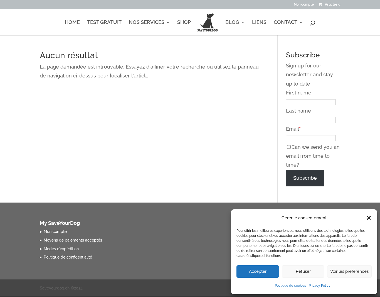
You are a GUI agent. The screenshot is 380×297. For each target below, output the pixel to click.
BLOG (232, 22)
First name (298, 93)
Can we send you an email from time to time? (313, 156)
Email (292, 129)
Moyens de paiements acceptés (73, 240)
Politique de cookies (290, 286)
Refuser (303, 271)
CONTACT (285, 22)
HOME (72, 22)
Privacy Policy (319, 286)
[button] (369, 218)
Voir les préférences (349, 271)
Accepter (258, 271)
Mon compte (304, 4)
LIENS (259, 22)
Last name (298, 111)
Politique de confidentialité (68, 257)
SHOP (184, 22)
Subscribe (305, 178)
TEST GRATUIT (104, 22)
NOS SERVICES (146, 22)
